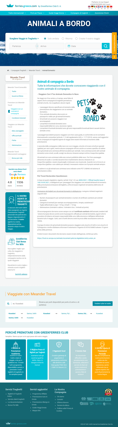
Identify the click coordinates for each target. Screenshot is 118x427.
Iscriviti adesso (21, 274)
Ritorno (68, 38)
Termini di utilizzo (63, 405)
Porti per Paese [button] (36, 13)
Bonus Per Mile (13, 405)
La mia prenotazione (15, 402)
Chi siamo (60, 397)
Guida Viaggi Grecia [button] (56, 13)
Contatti (60, 399)
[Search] (106, 46)
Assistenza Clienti (102, 13)
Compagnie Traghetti (18, 70)
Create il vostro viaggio (89, 38)
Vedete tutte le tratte (102, 303)
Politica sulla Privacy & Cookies (64, 409)
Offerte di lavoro (63, 402)
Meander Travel (34, 70)
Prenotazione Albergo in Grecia (40, 403)
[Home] (8, 70)
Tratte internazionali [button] (16, 13)
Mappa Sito (36, 411)
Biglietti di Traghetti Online (14, 395)
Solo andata (53, 38)
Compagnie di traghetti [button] (80, 13)
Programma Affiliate (39, 394)
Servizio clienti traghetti (16, 399)
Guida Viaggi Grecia (39, 408)
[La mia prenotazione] (114, 57)
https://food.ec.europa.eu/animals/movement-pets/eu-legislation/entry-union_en (66, 238)
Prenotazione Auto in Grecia (39, 398)
